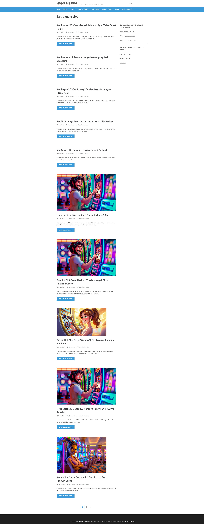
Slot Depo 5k (130, 31)
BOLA (58, 9)
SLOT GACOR (95, 9)
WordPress (123, 521)
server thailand (125, 58)
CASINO (65, 9)
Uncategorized (127, 9)
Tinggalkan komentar (83, 32)
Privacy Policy (130, 521)
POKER (73, 9)
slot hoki (123, 63)
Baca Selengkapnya (65, 43)
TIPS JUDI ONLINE (107, 9)
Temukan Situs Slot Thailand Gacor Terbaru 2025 (82, 215)
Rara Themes (109, 521)
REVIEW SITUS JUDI (83, 9)
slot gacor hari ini (125, 54)
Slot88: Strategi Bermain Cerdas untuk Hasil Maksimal (85, 121)
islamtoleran (71, 32)
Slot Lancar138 (130, 40)
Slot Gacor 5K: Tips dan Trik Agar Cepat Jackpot (82, 149)
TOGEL (117, 9)
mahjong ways (130, 36)
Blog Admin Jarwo (67, 2)
